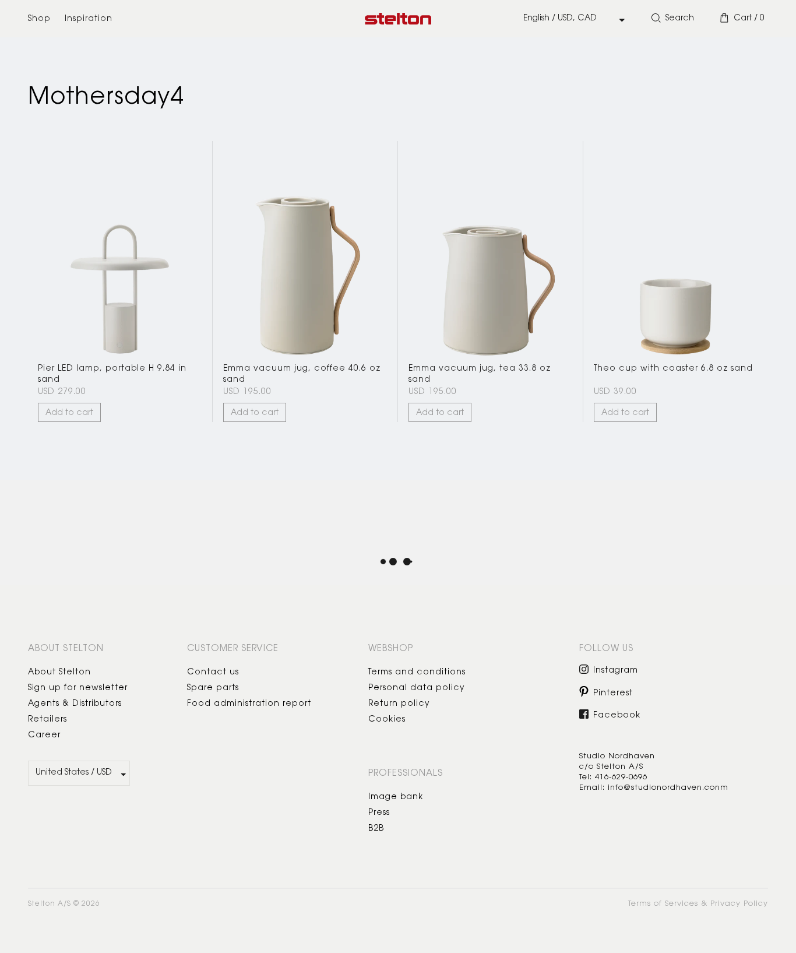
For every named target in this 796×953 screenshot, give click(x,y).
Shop (39, 19)
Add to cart (69, 413)
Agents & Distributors (75, 704)
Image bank (395, 797)
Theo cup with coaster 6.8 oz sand (673, 369)
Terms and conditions (417, 673)
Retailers (47, 720)
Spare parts (213, 688)
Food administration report (249, 704)
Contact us (213, 673)
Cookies (387, 720)
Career (44, 736)
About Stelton (59, 673)
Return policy (399, 704)
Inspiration (88, 19)
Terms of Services (663, 904)
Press (379, 813)
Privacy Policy (739, 904)
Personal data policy (416, 688)
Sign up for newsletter (78, 688)
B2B (376, 829)
